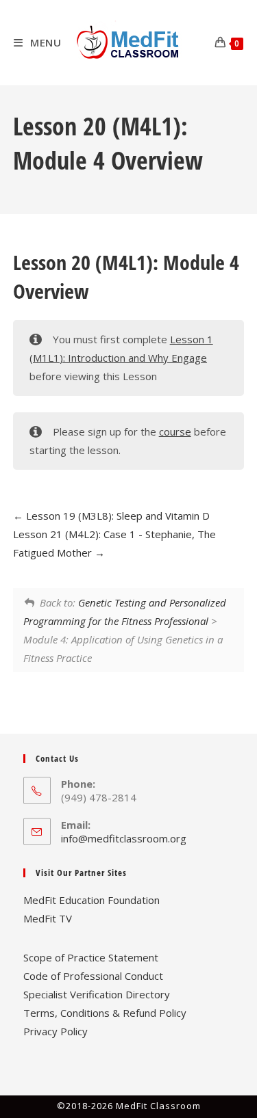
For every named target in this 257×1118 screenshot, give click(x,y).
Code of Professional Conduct (93, 976)
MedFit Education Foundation (91, 900)
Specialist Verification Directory (96, 994)
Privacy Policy (55, 1031)
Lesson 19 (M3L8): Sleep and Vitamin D (116, 515)
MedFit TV (47, 918)
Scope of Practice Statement (90, 957)
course (175, 431)
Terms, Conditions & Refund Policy (104, 1013)
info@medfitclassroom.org (123, 838)
